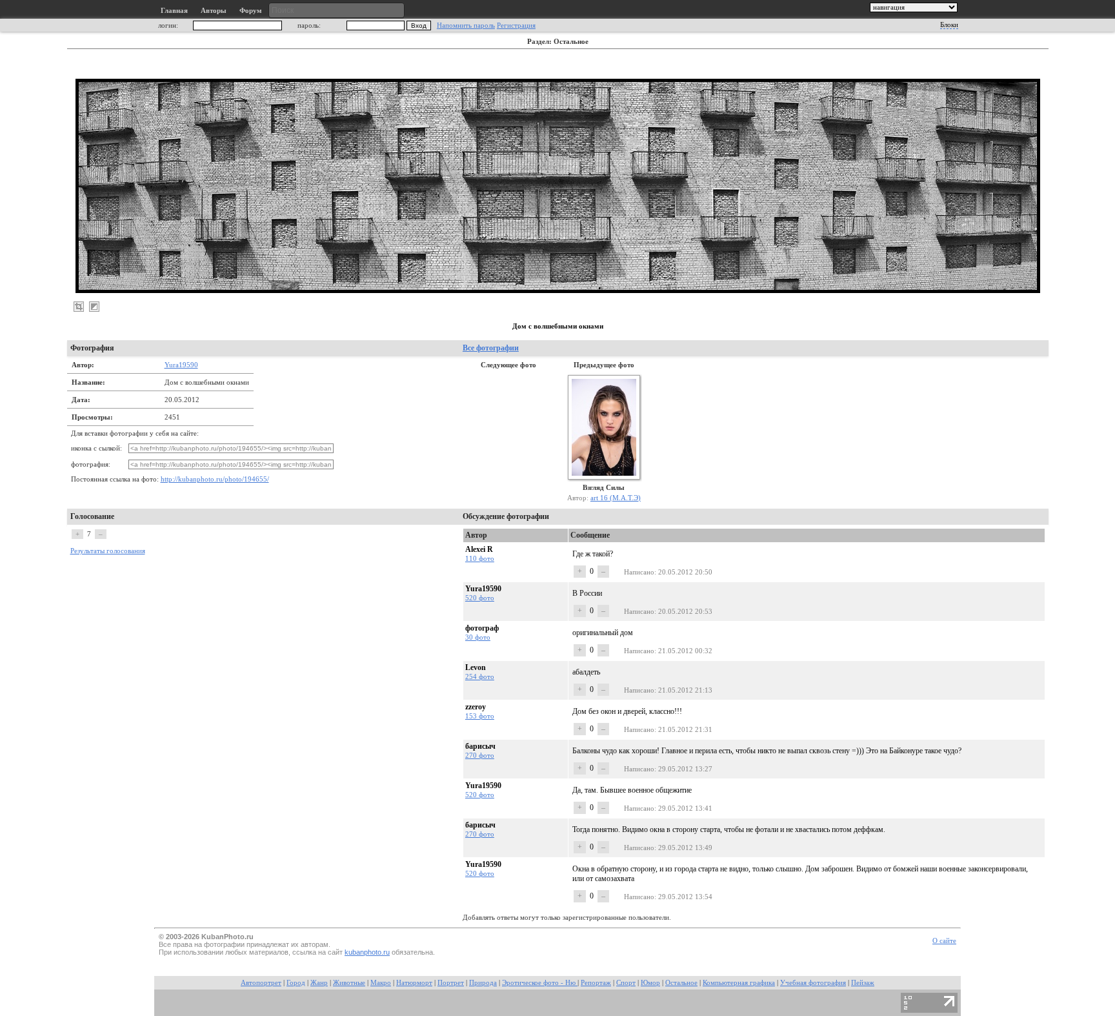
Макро (380, 982)
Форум (250, 10)
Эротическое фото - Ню (540, 982)
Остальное (681, 982)
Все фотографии (491, 347)
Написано (639, 572)
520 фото (479, 598)
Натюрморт (414, 982)
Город (295, 982)
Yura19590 (181, 365)
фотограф (482, 628)
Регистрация (516, 25)
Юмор (650, 982)
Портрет (450, 982)
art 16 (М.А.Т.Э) (615, 498)
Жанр (319, 982)
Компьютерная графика (739, 982)
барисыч (480, 746)
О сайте (944, 940)
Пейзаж (862, 982)
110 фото (479, 558)
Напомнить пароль (466, 25)
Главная (174, 10)
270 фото (479, 755)
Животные (349, 982)
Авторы (213, 10)
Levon (475, 667)
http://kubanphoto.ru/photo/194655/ (215, 479)
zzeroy (475, 706)
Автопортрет (261, 982)
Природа (483, 982)
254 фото (479, 676)
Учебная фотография (813, 982)
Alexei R (479, 549)
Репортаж (596, 982)
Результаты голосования (107, 550)
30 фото (477, 637)
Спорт (626, 982)
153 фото (479, 716)
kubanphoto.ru (367, 952)
